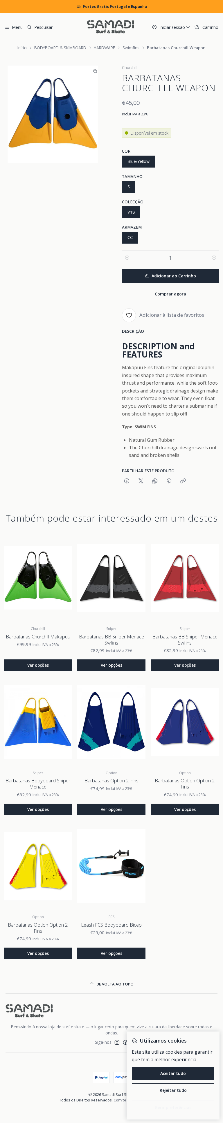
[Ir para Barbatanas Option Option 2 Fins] (185, 722)
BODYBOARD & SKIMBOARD (60, 48)
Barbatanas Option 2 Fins (111, 780)
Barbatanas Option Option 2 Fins (185, 783)
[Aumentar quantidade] (214, 258)
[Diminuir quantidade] (127, 258)
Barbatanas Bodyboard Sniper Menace (38, 783)
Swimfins (131, 48)
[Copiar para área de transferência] (183, 481)
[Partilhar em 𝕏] (141, 481)
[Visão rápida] (63, 578)
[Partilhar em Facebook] (127, 481)
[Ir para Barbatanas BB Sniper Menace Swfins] (111, 578)
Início (22, 48)
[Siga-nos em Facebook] (125, 1042)
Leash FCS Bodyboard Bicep (111, 924)
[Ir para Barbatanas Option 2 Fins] (111, 722)
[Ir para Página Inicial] (110, 27)
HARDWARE (104, 48)
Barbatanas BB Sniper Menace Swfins (111, 639)
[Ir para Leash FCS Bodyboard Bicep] (111, 866)
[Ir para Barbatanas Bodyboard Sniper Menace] (38, 722)
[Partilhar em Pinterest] (169, 481)
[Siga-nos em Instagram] (117, 1042)
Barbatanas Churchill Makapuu (38, 636)
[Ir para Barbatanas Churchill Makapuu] (38, 578)
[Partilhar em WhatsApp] (155, 481)
